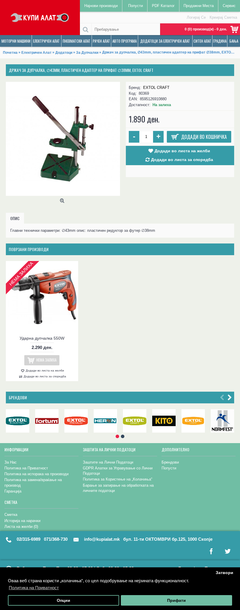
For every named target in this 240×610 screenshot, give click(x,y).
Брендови (18, 397)
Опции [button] (63, 600)
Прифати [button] (176, 600)
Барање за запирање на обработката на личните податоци (118, 488)
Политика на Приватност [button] (34, 587)
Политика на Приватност (26, 468)
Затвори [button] (224, 573)
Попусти (169, 468)
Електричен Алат (36, 53)
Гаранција (12, 491)
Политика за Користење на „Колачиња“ (117, 479)
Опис (15, 218)
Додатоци (63, 53)
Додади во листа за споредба (182, 159)
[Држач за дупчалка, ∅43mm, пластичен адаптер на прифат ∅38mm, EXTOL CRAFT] (63, 139)
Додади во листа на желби (182, 150)
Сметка (10, 514)
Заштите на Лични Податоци (108, 462)
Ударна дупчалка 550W (42, 338)
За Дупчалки (87, 53)
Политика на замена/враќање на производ (33, 482)
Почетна (10, 53)
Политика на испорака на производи (36, 474)
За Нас (10, 462)
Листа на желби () (21, 526)
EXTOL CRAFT (156, 87)
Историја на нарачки (22, 521)
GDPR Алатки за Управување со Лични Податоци (117, 471)
